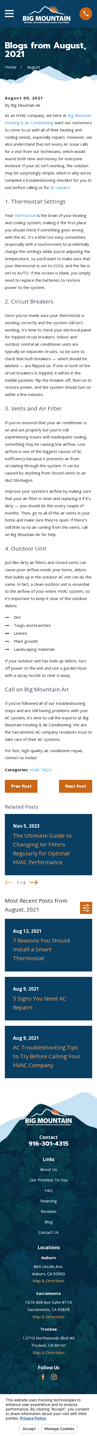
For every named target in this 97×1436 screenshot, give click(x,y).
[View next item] (34, 882)
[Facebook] (43, 1377)
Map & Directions (49, 1280)
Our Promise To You (49, 1180)
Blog (48, 1221)
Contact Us (48, 1232)
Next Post (75, 786)
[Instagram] (54, 1377)
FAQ (49, 1190)
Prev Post (21, 786)
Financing (48, 1200)
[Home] (46, 13)
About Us (48, 1169)
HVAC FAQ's (41, 769)
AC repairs (60, 187)
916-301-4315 (49, 1143)
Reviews (49, 1211)
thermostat (25, 215)
